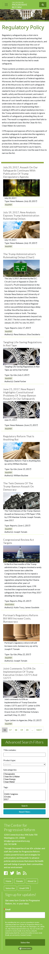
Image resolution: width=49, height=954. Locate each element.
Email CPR (24, 888)
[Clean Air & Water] (24, 776)
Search (25, 805)
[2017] (24, 799)
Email (7, 909)
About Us (32, 881)
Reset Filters (24, 811)
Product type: (9, 760)
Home (8, 881)
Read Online (9, 604)
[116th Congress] (24, 794)
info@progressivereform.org (17, 841)
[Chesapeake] (24, 774)
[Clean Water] (24, 781)
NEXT (39, 730)
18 (16, 730)
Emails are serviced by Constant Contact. (18, 935)
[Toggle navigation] (6, 4)
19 (21, 730)
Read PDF (8, 205)
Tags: (5, 787)
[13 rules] (24, 796)
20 (27, 730)
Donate (19, 881)
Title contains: (9, 750)
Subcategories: (10, 769)
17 (10, 730)
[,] (24, 791)
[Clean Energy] (24, 779)
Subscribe (10, 888)
